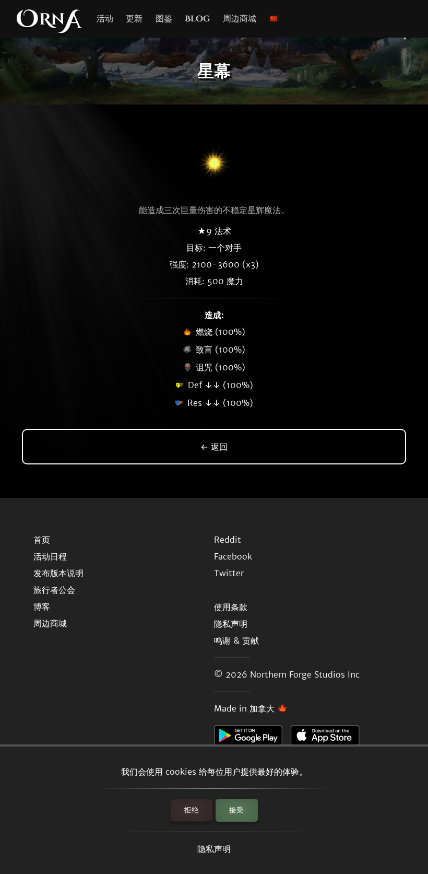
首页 (41, 539)
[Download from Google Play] (252, 738)
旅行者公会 (54, 590)
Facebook (233, 556)
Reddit (227, 539)
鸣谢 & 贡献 (236, 640)
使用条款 (230, 607)
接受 (236, 810)
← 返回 (214, 446)
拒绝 (191, 810)
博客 (41, 606)
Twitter (229, 573)
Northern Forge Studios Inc (305, 674)
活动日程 (50, 556)
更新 (134, 19)
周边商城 (239, 19)
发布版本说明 (58, 573)
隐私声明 (214, 849)
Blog (197, 19)
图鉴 (164, 19)
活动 (105, 19)
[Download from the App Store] (329, 738)
